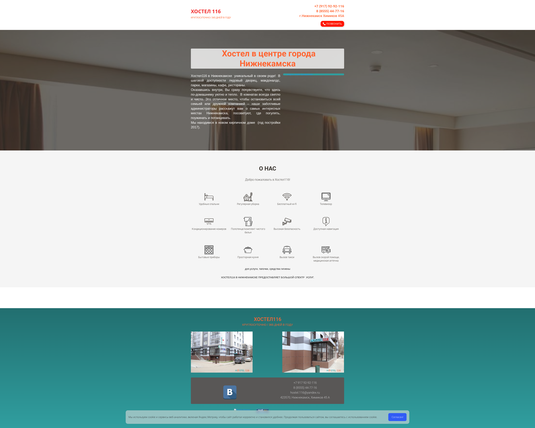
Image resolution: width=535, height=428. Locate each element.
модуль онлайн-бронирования (300, 74)
